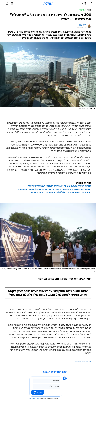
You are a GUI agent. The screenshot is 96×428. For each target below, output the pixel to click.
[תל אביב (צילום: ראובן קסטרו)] (48, 76)
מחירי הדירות (86, 362)
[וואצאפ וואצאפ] (12, 3)
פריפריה (77, 362)
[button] (84, 3)
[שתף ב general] (7, 3)
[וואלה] (48, 3)
